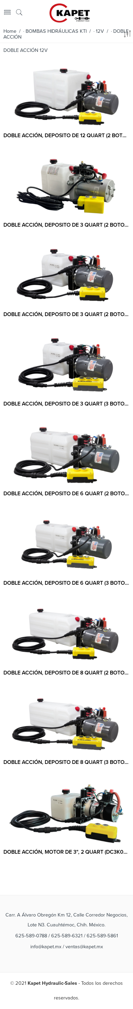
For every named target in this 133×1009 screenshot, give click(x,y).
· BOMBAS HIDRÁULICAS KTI (55, 31)
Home (9, 31)
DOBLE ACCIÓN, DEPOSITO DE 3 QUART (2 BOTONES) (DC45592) (66, 314)
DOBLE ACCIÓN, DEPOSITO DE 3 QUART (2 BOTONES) (66, 225)
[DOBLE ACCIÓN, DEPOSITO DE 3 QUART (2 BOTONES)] (66, 186)
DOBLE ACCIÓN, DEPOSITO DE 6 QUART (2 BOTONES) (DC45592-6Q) (66, 493)
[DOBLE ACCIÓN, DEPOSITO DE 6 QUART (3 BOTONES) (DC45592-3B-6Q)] (66, 545)
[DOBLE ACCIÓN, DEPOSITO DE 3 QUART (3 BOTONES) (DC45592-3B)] (66, 365)
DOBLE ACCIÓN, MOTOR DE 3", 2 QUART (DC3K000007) (66, 852)
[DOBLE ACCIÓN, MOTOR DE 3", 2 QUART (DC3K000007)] (66, 813)
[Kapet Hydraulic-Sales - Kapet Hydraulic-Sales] (69, 12)
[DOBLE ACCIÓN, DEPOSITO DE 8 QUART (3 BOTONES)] (66, 724)
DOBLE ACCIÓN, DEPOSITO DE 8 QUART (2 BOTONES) (66, 672)
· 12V (98, 31)
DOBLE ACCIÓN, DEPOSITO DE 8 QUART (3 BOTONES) (66, 762)
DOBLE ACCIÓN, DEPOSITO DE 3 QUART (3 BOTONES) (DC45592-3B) (66, 403)
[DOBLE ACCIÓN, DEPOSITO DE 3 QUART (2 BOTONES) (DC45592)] (66, 276)
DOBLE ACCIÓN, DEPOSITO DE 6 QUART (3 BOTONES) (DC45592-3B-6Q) (66, 583)
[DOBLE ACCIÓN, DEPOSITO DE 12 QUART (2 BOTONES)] (66, 97)
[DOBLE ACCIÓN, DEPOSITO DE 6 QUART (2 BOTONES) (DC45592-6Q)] (66, 455)
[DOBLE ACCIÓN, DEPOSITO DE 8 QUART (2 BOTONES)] (66, 634)
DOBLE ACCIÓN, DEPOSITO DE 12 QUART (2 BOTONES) (66, 135)
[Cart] (127, 13)
